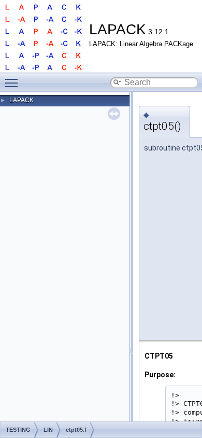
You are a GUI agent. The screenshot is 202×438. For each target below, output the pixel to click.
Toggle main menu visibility (13, 82)
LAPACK (21, 100)
